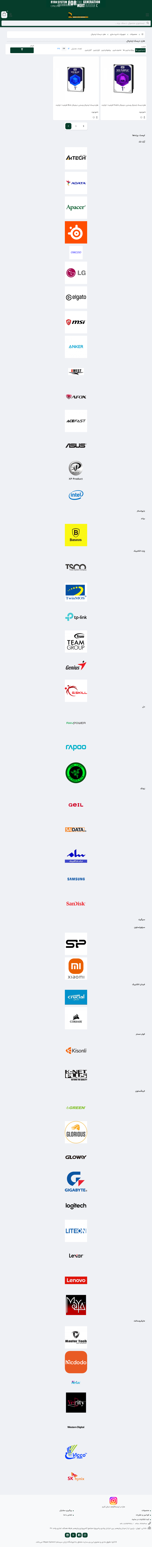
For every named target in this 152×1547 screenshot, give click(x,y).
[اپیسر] (76, 207)
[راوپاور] (76, 723)
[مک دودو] (76, 1362)
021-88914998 (126, 1523)
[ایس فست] (76, 421)
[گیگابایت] (76, 1181)
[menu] (147, 15)
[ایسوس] (76, 445)
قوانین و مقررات (142, 1515)
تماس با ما (67, 1515)
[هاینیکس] (76, 1476)
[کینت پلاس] (76, 1075)
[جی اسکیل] (76, 690)
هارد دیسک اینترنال (98, 34)
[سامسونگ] (76, 879)
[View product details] (144, 117)
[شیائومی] (76, 968)
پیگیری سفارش (65, 1510)
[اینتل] (76, 495)
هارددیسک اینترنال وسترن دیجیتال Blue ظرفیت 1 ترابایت (77, 105)
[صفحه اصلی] (142, 34)
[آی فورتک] (76, 158)
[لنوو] (76, 1280)
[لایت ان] (76, 1231)
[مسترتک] (76, 1337)
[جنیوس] (76, 666)
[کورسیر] (76, 1018)
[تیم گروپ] (76, 641)
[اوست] (76, 371)
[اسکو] (76, 252)
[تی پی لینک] (76, 617)
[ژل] (76, 805)
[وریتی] (76, 1402)
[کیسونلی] (76, 1050)
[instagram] (85, 1535)
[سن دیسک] (76, 903)
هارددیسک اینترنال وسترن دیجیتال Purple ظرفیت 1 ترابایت (124, 105)
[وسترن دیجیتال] (76, 1427)
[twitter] (73, 1535)
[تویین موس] (76, 592)
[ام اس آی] (76, 322)
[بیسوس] (76, 535)
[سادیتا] (76, 829)
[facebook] (79, 1535)
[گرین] (76, 1107)
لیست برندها (138, 135)
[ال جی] (76, 272)
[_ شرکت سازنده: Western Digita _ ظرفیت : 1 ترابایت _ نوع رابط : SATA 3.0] (123, 79)
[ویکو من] (76, 1452)
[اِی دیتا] (76, 183)
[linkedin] (67, 1535)
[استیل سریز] (76, 232)
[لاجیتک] (76, 1206)
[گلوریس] (76, 1132)
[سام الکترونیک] (76, 854)
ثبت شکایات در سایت (140, 1519)
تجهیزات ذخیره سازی (118, 34)
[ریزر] (76, 772)
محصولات (133, 34)
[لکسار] (76, 1255)
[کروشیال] (76, 997)
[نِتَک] (76, 1382)
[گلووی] (76, 1156)
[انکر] (76, 347)
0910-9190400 (141, 1523)
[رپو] (76, 748)
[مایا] (76, 1305)
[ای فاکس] (76, 396)
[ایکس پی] (76, 470)
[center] (148, 23)
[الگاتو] (76, 297)
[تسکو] (76, 567)
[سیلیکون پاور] (76, 943)
